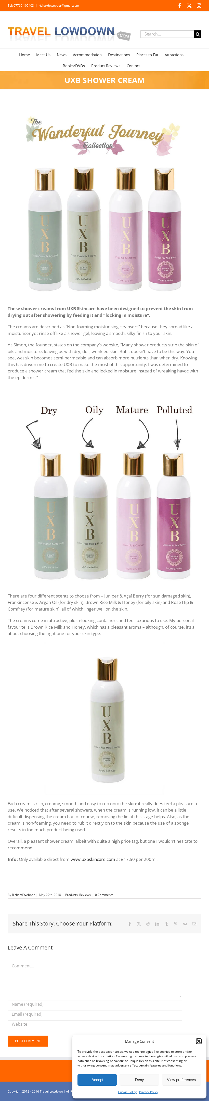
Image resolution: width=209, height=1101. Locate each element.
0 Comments (104, 895)
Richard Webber (23, 895)
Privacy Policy (148, 1092)
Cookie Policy (127, 1092)
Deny (139, 1079)
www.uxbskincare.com (93, 859)
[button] (198, 1041)
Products (71, 895)
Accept (97, 1079)
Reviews (85, 895)
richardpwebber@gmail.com (59, 5)
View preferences (181, 1079)
